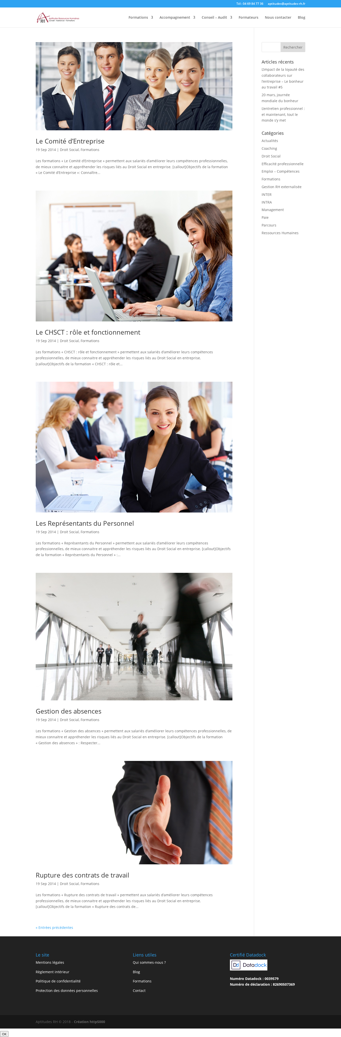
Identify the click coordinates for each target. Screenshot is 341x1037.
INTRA (267, 202)
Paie (265, 217)
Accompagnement (175, 18)
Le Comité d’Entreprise (70, 141)
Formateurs (248, 18)
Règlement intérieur (52, 971)
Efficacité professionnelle (283, 163)
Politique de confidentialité (58, 981)
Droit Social (69, 149)
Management (273, 209)
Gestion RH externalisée (282, 186)
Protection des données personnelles (67, 990)
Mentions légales (50, 962)
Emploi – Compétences (281, 171)
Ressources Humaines (280, 232)
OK (4, 1034)
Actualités (270, 140)
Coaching (269, 148)
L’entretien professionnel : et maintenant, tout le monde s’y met (283, 114)
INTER (267, 194)
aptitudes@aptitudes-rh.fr (286, 4)
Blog (301, 18)
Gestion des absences (68, 711)
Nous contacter (278, 18)
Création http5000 (89, 1021)
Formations (138, 18)
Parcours (269, 225)
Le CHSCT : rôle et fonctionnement (88, 332)
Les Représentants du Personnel (85, 523)
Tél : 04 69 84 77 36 (249, 4)
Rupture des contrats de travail (82, 875)
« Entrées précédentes (54, 927)
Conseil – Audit (214, 18)
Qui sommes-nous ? (149, 962)
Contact (139, 990)
